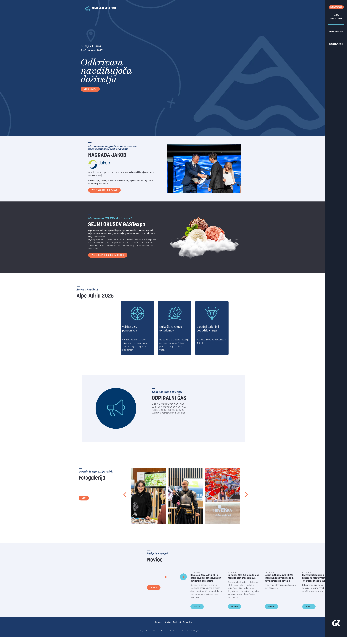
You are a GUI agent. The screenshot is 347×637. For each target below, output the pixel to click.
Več (84, 498)
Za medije (187, 622)
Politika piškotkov (197, 631)
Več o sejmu (90, 89)
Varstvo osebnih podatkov (181, 631)
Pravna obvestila (166, 631)
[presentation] (125, 496)
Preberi (197, 607)
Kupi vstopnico (336, 7)
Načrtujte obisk (336, 31)
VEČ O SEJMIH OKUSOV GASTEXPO (107, 255)
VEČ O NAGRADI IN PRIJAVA (104, 190)
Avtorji (206, 631)
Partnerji (177, 622)
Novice (153, 588)
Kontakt (159, 622)
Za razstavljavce (336, 44)
